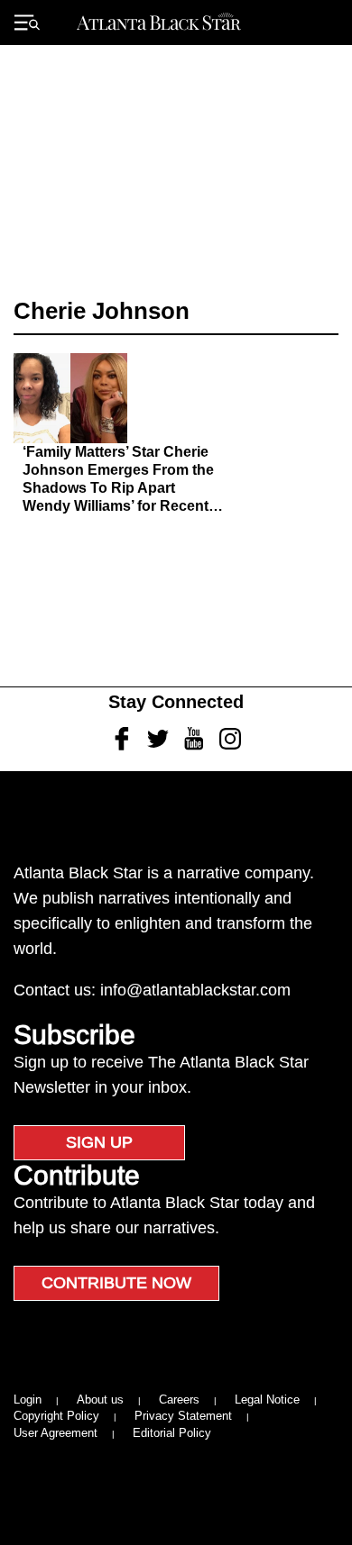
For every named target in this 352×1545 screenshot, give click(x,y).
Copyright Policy (56, 1415)
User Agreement (55, 1433)
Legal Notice (267, 1399)
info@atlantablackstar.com (195, 990)
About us (100, 1399)
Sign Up (99, 1142)
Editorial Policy (172, 1433)
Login (28, 1399)
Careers (179, 1399)
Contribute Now (116, 1283)
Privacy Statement (183, 1415)
